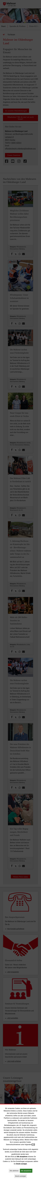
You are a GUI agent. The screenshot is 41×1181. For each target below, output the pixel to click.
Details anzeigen (21, 1176)
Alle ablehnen (15, 1171)
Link (33, 1144)
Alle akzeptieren (26, 1171)
